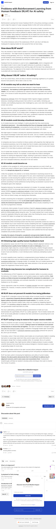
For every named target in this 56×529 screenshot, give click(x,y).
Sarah (6, 14)
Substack (21, 526)
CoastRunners (13, 210)
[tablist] (7, 418)
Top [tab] (3, 461)
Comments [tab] (4, 418)
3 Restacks (18, 386)
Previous (6, 396)
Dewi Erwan (10, 478)
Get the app (35, 522)
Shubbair (5, 448)
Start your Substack (24, 522)
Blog (2, 6)
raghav (5, 431)
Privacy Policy (39, 500)
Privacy (27, 518)
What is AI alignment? (8, 465)
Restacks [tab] (11, 418)
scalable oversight (31, 285)
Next (50, 396)
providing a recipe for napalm (18, 304)
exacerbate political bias (8, 261)
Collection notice (37, 518)
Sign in (52, 2)
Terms (30, 518)
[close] (42, 478)
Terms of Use (35, 499)
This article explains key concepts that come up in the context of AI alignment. (20, 467)
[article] (28, 468)
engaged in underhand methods (19, 191)
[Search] (53, 461)
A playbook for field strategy (10, 474)
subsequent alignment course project (28, 330)
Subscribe (46, 2)
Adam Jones (10, 468)
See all (4, 494)
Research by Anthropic (7, 99)
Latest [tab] (6, 461)
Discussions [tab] (12, 461)
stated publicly (11, 36)
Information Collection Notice (27, 500)
